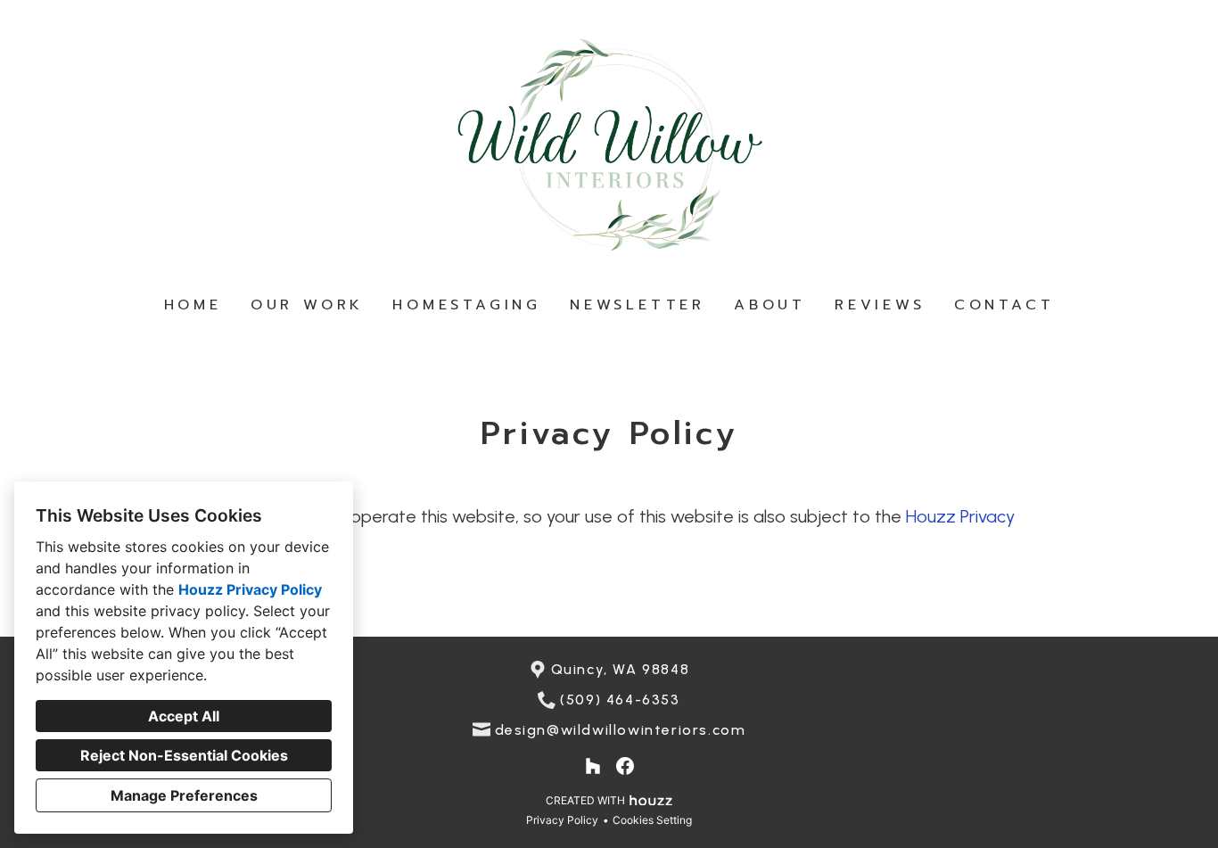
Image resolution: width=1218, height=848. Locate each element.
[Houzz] (593, 766)
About (770, 305)
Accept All (183, 716)
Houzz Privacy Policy (250, 589)
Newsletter (637, 305)
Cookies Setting (652, 820)
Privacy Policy (562, 820)
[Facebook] (625, 766)
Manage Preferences (184, 795)
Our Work (307, 305)
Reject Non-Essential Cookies (184, 755)
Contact (1004, 305)
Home (193, 305)
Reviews (880, 305)
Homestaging (466, 305)
